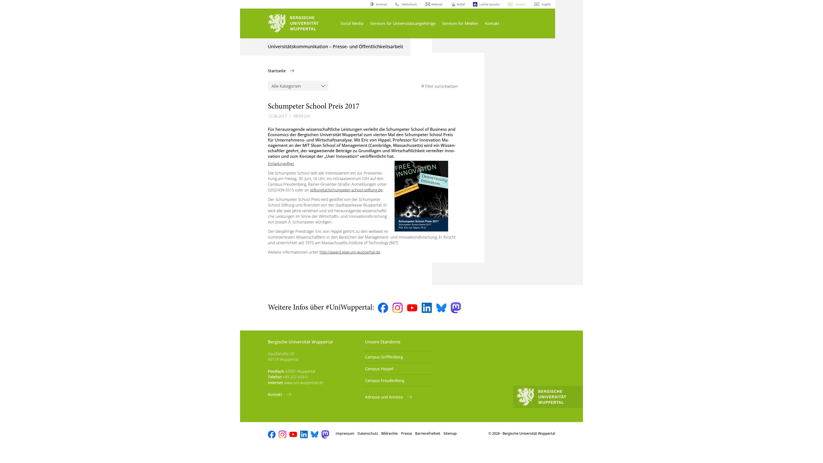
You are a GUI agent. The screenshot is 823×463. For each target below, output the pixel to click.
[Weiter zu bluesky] (441, 307)
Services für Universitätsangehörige (403, 23)
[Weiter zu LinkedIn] (427, 308)
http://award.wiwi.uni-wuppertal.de (350, 252)
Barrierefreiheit (427, 433)
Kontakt (492, 23)
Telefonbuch (409, 4)
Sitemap (450, 433)
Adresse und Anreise (384, 397)
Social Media (351, 23)
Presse (406, 433)
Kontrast (381, 4)
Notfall (461, 4)
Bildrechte (389, 433)
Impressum (345, 433)
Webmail (436, 4)
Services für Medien (460, 23)
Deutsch (520, 4)
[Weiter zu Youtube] (412, 307)
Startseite (277, 70)
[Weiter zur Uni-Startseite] (302, 23)
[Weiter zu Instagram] (397, 308)
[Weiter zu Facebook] (383, 308)
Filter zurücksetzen (441, 86)
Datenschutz (367, 433)
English (546, 4)
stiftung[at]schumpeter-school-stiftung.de (346, 189)
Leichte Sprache (489, 4)
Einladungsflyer (281, 163)
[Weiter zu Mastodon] (456, 307)
